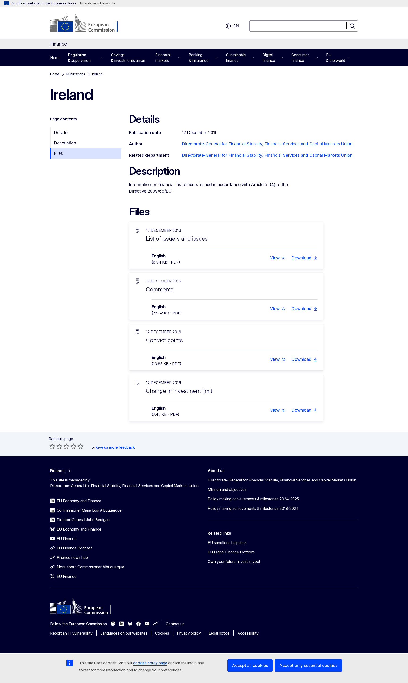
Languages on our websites (123, 633)
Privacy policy (189, 633)
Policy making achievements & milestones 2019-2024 (253, 508)
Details (60, 132)
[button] (278, 258)
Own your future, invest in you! (234, 561)
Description (65, 142)
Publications (75, 74)
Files (58, 153)
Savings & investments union (128, 57)
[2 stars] (56, 446)
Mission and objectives (227, 489)
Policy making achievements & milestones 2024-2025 (253, 499)
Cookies (162, 633)
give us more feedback (115, 447)
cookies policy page (150, 663)
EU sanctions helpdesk (227, 542)
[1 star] (52, 446)
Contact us (175, 623)
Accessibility (248, 633)
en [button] (236, 25)
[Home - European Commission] (88, 23)
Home (55, 57)
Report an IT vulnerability (71, 633)
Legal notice (219, 633)
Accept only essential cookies (308, 665)
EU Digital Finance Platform (231, 552)
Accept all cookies (250, 665)
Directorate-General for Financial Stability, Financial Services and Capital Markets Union (267, 143)
